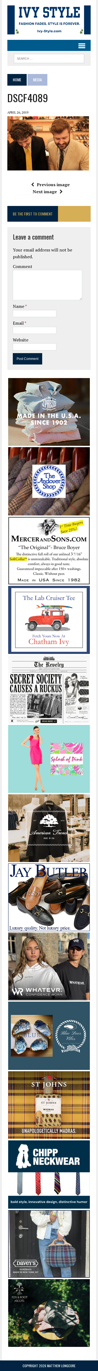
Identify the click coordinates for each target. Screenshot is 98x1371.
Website (20, 340)
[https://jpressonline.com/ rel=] (49, 442)
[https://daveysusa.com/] (49, 1274)
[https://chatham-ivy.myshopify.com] (49, 650)
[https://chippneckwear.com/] (49, 1205)
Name (19, 306)
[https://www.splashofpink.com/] (49, 789)
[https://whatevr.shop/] (49, 996)
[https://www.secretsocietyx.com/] (49, 720)
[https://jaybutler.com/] (49, 927)
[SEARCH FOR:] (49, 57)
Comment (22, 266)
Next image (45, 192)
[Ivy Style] (49, 19)
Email (18, 323)
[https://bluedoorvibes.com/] (49, 1066)
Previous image (53, 185)
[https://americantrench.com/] (49, 858)
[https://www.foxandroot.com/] (49, 1343)
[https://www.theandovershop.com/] (49, 512)
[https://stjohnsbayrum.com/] (49, 1135)
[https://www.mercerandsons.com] (49, 581)
